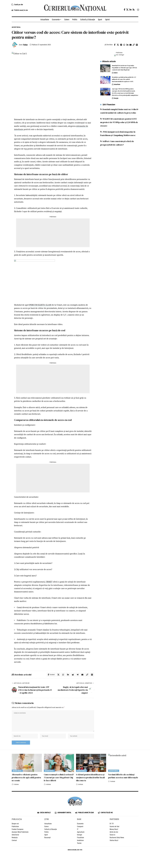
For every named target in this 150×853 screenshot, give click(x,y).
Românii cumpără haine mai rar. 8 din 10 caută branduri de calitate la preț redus (119, 111)
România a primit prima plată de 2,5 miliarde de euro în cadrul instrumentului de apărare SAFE (124, 79)
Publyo (25, 45)
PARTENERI (114, 819)
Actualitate (117, 84)
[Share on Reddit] (73, 675)
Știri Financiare (109, 104)
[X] (127, 10)
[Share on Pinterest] (121, 44)
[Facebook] (124, 10)
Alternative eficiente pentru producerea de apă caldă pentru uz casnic (26, 777)
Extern (116, 73)
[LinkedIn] (130, 10)
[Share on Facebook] (114, 44)
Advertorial (16, 27)
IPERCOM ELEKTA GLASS (40, 305)
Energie (116, 98)
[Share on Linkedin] (127, 44)
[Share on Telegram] (77, 675)
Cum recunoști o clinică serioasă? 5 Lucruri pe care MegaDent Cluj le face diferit (59, 777)
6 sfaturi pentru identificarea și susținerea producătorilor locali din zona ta (90, 777)
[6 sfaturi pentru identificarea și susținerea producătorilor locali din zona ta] (91, 763)
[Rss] (133, 10)
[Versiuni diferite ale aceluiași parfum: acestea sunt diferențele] (123, 763)
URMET (49, 581)
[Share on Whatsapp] (124, 44)
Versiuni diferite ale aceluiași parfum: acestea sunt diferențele (123, 776)
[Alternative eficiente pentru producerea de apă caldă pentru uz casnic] (27, 763)
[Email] (130, 44)
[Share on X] (117, 44)
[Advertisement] (53, 232)
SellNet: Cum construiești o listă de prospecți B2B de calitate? (117, 143)
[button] (25, 4)
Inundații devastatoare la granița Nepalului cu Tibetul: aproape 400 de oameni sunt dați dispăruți (124, 67)
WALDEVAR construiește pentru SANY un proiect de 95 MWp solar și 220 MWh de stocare (119, 122)
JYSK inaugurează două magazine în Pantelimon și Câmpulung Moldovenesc (118, 133)
